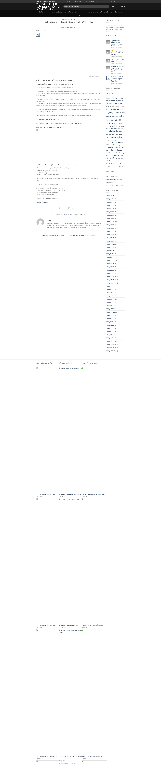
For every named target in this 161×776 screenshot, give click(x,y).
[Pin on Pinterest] (70, 208)
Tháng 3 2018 (110, 335)
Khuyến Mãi (109, 182)
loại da (120, 131)
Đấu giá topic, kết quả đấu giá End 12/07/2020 (53, 235)
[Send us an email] (123, 1)
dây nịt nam (120, 126)
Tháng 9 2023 (110, 225)
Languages (112, 1)
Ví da (51, 12)
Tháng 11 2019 (110, 280)
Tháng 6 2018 (110, 325)
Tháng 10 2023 (110, 221)
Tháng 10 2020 (110, 244)
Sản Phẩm (71, 12)
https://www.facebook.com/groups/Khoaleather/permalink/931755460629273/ (59, 123)
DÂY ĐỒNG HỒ (104, 12)
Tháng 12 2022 (110, 234)
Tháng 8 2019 (110, 289)
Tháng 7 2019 (110, 292)
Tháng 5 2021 (110, 237)
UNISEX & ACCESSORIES (91, 12)
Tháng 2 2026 (110, 205)
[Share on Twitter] (64, 208)
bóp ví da (111, 103)
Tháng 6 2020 (110, 257)
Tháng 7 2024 (110, 212)
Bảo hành (40, 170)
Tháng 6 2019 (110, 296)
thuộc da (119, 145)
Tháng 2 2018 (110, 338)
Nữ (81, 12)
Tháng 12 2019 (110, 276)
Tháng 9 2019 (110, 286)
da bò (121, 116)
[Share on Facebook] (60, 208)
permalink (83, 214)
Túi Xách (41, 12)
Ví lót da (117, 163)
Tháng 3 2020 (110, 267)
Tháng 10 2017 (110, 351)
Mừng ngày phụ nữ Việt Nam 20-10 (113, 140)
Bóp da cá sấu (116, 98)
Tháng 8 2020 (110, 250)
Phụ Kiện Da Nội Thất (60, 12)
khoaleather (114, 128)
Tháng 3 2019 (110, 305)
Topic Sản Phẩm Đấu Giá (68, 19)
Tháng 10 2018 (110, 312)
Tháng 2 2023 (110, 231)
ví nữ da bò (120, 167)
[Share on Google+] (73, 208)
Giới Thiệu (114, 12)
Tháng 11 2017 (110, 347)
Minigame (115, 134)
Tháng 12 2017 (110, 344)
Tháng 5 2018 (110, 328)
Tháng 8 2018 (110, 318)
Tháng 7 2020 (110, 254)
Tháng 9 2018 (110, 315)
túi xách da (116, 158)
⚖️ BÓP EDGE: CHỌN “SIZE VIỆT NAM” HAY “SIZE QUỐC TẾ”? (116, 43)
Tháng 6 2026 (110, 199)
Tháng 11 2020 (110, 241)
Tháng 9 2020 (110, 247)
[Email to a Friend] (67, 208)
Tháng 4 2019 (110, 302)
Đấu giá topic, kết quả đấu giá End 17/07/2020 (84, 235)
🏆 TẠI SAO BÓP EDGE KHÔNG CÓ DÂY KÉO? (117, 52)
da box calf (115, 116)
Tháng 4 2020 (110, 263)
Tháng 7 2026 (110, 195)
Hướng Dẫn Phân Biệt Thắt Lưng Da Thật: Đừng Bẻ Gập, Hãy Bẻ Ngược (117, 69)
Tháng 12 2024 (110, 208)
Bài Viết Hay (110, 176)
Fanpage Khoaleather (42, 202)
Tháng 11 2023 (110, 218)
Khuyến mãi (120, 128)
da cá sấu (109, 120)
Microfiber (109, 134)
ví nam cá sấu (113, 167)
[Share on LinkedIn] (77, 208)
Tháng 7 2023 (110, 228)
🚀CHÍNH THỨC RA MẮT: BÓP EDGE (117, 60)
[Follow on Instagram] (120, 1)
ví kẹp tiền (120, 161)
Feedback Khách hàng (112, 179)
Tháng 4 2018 (110, 331)
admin (75, 27)
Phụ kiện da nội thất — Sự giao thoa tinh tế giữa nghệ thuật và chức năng (117, 79)
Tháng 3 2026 (110, 202)
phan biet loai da (113, 142)
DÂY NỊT (47, 12)
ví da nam (114, 161)
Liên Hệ (120, 12)
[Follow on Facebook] (118, 1)
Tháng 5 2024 (110, 215)
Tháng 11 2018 (110, 309)
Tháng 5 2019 (110, 299)
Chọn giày (112, 109)
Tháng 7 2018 (110, 322)
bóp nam (113, 100)
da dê (115, 120)
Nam (76, 12)
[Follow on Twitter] (122, 1)
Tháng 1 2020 (110, 273)
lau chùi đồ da (112, 131)
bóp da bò (109, 98)
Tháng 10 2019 (110, 283)
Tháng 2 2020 (110, 270)
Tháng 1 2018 (110, 341)
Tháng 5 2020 (110, 260)
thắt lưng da (114, 150)
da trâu (117, 123)
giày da (108, 128)
